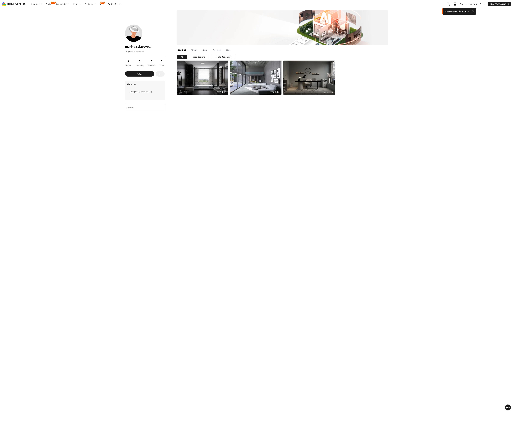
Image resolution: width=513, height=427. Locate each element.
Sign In (463, 4)
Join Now (473, 4)
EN (481, 4)
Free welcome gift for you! (457, 11)
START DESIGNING (498, 4)
